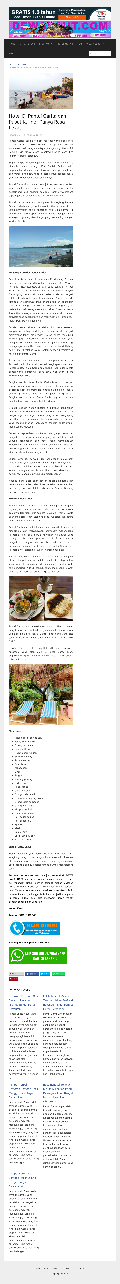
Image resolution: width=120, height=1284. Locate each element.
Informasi (22, 64)
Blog (11, 53)
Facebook (33, 974)
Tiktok (46, 1268)
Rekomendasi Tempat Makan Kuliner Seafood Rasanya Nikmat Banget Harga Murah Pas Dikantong (58, 1093)
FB (74, 1268)
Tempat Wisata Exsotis (90, 44)
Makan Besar (27, 44)
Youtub (81, 1268)
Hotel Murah (65, 44)
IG (62, 1268)
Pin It (14, 979)
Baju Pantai (46, 44)
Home (12, 44)
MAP (55, 1268)
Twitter (46, 974)
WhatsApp (59, 974)
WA (67, 1268)
